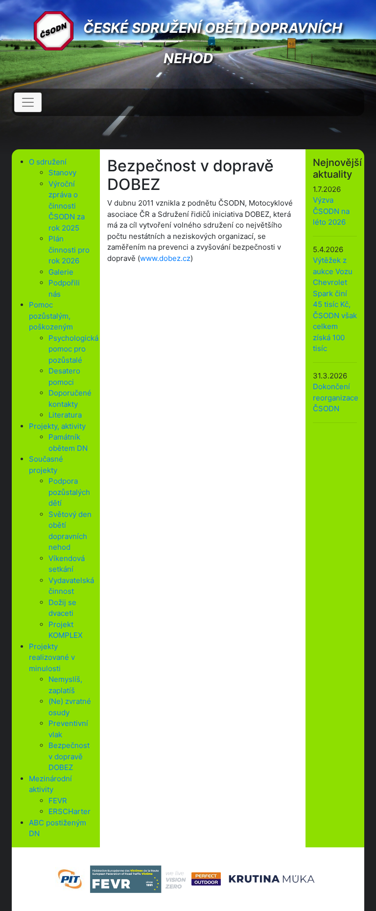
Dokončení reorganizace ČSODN (335, 397)
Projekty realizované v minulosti (52, 657)
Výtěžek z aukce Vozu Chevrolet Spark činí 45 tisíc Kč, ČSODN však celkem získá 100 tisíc (335, 304)
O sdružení (48, 161)
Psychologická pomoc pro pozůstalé (73, 349)
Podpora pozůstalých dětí (69, 492)
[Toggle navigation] (28, 102)
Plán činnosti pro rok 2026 (69, 249)
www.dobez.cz (165, 258)
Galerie (60, 272)
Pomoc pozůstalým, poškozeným (51, 315)
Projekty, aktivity (57, 426)
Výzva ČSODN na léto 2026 (331, 211)
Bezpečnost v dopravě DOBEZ (69, 756)
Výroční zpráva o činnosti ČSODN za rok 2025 (66, 206)
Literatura (65, 415)
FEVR (57, 800)
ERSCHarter (69, 811)
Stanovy (62, 172)
